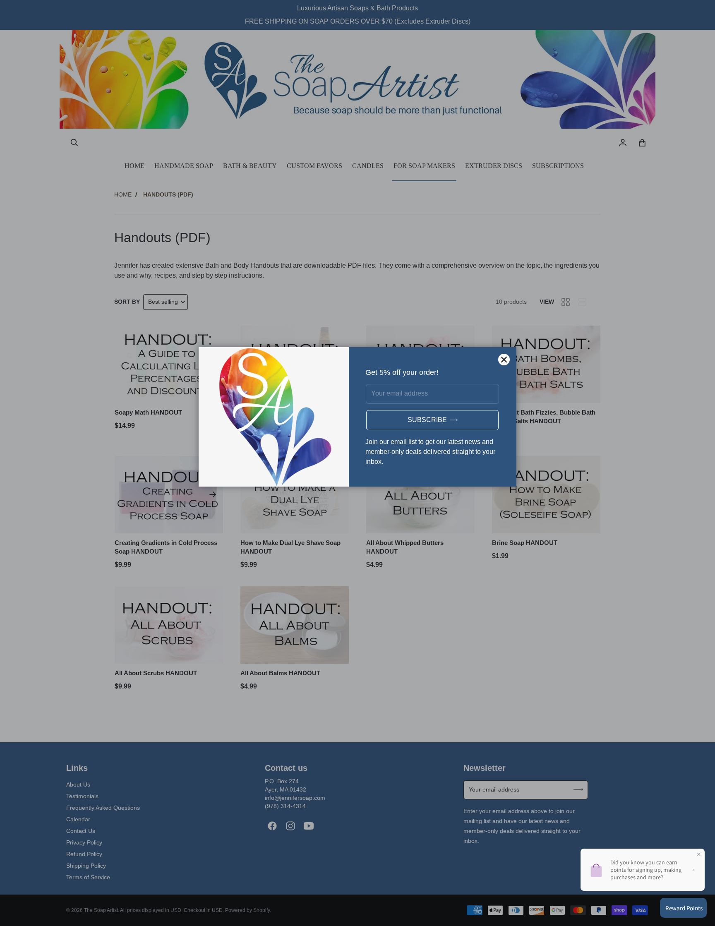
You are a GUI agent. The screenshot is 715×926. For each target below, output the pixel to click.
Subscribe (427, 419)
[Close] (504, 359)
